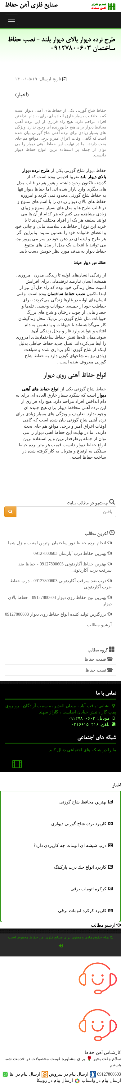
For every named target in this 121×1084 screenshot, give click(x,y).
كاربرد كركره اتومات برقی (83, 910)
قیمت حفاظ (95, 659)
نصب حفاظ (96, 670)
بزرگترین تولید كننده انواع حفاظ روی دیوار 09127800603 (56, 614)
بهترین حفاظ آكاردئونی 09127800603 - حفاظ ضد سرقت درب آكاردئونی (65, 567)
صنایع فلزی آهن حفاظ (31, 5)
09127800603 (109, 1074)
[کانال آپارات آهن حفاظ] (17, 765)
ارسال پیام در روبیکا (55, 1080)
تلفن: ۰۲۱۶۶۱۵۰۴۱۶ (91, 724)
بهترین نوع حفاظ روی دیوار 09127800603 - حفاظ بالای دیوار (60, 600)
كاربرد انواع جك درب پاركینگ (81, 867)
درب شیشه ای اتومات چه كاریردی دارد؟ (71, 845)
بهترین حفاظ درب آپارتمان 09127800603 (70, 553)
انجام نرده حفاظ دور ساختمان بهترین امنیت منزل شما (57, 543)
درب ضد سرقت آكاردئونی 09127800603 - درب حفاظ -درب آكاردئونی (61, 583)
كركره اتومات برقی (89, 889)
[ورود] (60, 946)
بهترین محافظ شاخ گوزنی (83, 802)
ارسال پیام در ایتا (25, 1074)
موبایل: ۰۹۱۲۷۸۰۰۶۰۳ (89, 718)
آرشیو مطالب (99, 625)
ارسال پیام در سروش (69, 1074)
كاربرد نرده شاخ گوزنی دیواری (79, 823)
